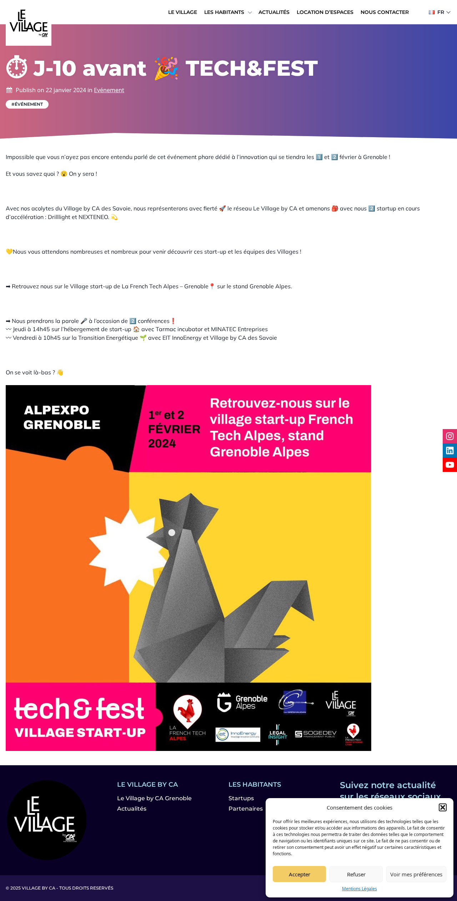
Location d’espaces (325, 12)
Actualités (274, 12)
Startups (241, 798)
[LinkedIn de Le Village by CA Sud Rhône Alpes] (450, 450)
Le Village (182, 12)
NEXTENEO (93, 216)
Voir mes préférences (416, 874)
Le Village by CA (275, 208)
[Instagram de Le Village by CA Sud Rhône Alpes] (450, 436)
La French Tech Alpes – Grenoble (165, 286)
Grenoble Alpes (270, 286)
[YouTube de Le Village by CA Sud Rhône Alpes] (450, 465)
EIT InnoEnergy (182, 337)
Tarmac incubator (179, 329)
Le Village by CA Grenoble (154, 798)
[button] (442, 807)
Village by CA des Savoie (97, 208)
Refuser (356, 874)
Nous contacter (385, 12)
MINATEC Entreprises (239, 329)
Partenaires (245, 808)
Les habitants (224, 12)
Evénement (109, 90)
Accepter (299, 874)
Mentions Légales (359, 889)
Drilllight (59, 216)
